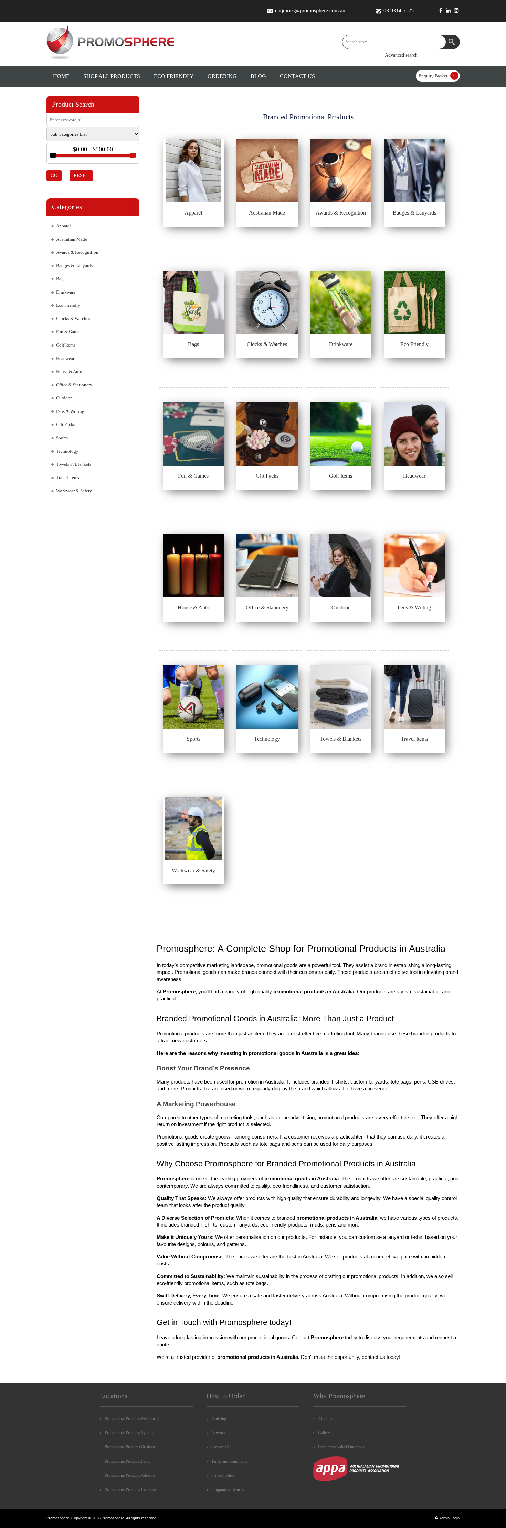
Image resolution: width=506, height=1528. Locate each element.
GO (54, 175)
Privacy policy (223, 1475)
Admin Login (449, 1518)
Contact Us (220, 1446)
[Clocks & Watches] (267, 302)
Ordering (218, 1418)
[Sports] (193, 697)
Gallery (324, 1432)
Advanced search (401, 55)
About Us (326, 1418)
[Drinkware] (340, 302)
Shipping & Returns (227, 1489)
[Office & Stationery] (267, 565)
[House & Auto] (193, 565)
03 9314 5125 (398, 10)
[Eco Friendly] (414, 302)
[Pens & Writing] (414, 565)
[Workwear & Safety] (193, 828)
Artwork (218, 1432)
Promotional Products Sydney (129, 1432)
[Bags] (193, 302)
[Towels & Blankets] (340, 697)
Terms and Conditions (229, 1461)
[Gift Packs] (267, 434)
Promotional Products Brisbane (130, 1446)
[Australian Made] (267, 170)
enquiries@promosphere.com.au (310, 10)
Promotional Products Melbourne (132, 1418)
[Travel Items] (414, 697)
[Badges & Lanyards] (414, 170)
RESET (81, 175)
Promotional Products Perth (127, 1461)
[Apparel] (193, 170)
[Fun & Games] (193, 434)
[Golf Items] (340, 434)
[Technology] (267, 697)
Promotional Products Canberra (130, 1489)
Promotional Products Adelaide (130, 1475)
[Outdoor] (340, 565)
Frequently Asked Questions (341, 1446)
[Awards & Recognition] (340, 170)
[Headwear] (414, 434)
